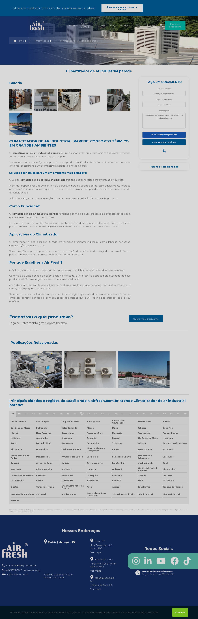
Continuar (180, 612)
